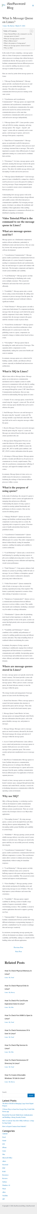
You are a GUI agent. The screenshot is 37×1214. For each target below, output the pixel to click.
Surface (4, 1182)
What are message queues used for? (14, 38)
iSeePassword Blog (16, 5)
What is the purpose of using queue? (15, 43)
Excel (4, 1137)
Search (4, 1092)
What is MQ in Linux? (10, 41)
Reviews (5, 1178)
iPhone (4, 1147)
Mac (3, 1154)
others (4, 1161)
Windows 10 (6, 1185)
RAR (4, 1171)
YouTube (5, 1196)
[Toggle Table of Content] (30, 31)
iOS (3, 1144)
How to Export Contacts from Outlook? (14, 1126)
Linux (5, 26)
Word (4, 1189)
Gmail (4, 1140)
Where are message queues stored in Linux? (17, 45)
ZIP (3, 1199)
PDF (3, 1168)
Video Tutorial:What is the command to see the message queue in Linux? (18, 35)
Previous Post (18, 947)
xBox (4, 1192)
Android (4, 1134)
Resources (5, 1175)
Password (5, 1165)
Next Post (18, 951)
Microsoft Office (7, 1158)
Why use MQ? (8, 48)
